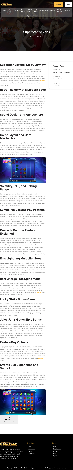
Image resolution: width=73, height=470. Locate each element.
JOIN (68, 4)
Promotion (31, 449)
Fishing (55, 451)
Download (31, 453)
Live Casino (57, 449)
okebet (42, 80)
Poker (55, 453)
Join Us (30, 447)
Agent (30, 451)
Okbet (4, 10)
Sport (55, 456)
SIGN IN (58, 4)
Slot (54, 447)
